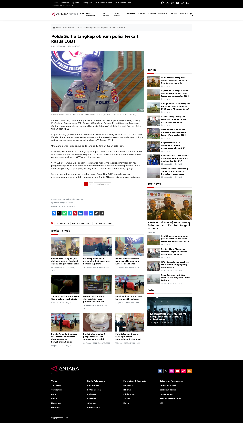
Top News (75, 3)
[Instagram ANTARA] (172, 3)
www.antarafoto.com (123, 3)
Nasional (55, 407)
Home (58, 27)
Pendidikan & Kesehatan (135, 381)
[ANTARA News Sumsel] (65, 14)
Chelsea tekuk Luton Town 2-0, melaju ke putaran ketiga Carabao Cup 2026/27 (175, 158)
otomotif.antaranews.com (63, 5)
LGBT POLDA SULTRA (103, 223)
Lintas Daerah (117, 14)
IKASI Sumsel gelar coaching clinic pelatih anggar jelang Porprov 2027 (175, 265)
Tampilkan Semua (102, 184)
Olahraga (152, 13)
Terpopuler (64, 3)
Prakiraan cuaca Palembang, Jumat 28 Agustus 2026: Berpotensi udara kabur (174, 171)
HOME (82, 13)
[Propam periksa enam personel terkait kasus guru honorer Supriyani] (97, 246)
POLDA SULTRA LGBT (81, 223)
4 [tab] (173, 328)
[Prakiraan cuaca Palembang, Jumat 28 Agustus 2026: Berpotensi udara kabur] (153, 172)
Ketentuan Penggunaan (171, 381)
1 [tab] (162, 328)
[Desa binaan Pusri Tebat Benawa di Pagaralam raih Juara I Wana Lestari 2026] (153, 133)
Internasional (93, 407)
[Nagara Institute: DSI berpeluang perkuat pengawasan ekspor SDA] (153, 146)
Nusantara (56, 403)
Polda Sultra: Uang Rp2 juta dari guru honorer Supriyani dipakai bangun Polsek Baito (65, 261)
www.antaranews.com (104, 3)
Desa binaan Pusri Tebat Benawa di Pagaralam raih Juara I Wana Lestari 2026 (173, 132)
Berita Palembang (90, 14)
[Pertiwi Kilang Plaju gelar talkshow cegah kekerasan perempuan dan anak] (153, 120)
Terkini (55, 3)
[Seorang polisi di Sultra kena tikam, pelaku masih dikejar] (65, 284)
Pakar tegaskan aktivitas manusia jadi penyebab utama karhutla (175, 277)
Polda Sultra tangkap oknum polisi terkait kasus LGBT (101, 27)
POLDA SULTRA (62, 223)
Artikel (126, 399)
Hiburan (174, 13)
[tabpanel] (169, 311)
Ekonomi (141, 13)
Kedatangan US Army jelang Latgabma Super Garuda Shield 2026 (168, 316)
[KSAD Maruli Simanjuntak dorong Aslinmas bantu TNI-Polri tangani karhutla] (153, 81)
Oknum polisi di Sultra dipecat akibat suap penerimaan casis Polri (94, 299)
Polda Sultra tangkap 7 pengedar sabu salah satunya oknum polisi (94, 337)
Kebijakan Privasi (167, 385)
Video (54, 399)
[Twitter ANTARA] (167, 3)
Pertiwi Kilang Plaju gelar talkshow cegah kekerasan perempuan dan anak (174, 119)
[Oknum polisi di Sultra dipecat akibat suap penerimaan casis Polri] (97, 284)
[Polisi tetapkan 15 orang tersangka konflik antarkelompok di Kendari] (129, 322)
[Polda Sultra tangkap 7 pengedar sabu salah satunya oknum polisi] (97, 322)
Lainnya (183, 13)
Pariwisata (162, 13)
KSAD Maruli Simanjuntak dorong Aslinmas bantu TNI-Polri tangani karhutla (174, 80)
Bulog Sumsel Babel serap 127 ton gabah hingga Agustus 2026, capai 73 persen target (175, 106)
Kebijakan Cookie (167, 390)
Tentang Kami (87, 3)
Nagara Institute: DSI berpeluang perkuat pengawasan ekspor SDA (173, 145)
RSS (161, 403)
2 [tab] (166, 328)
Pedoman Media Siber (170, 399)
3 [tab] (169, 328)
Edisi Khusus (129, 394)
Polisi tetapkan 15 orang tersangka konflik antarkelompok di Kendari (127, 337)
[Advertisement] (170, 50)
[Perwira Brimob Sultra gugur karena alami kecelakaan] (129, 284)
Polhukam (131, 13)
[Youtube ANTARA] (177, 3)
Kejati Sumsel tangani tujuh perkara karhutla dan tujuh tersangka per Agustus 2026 (175, 93)
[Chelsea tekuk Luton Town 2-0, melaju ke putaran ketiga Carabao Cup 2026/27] (153, 159)
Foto (150, 290)
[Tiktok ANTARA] (182, 3)
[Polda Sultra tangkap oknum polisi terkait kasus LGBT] (169, 205)
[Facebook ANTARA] (162, 3)
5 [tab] (177, 328)
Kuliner (126, 403)
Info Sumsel (106, 14)
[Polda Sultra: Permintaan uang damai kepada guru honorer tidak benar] (129, 246)
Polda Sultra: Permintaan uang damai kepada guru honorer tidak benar (127, 261)
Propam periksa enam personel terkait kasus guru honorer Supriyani (96, 261)
